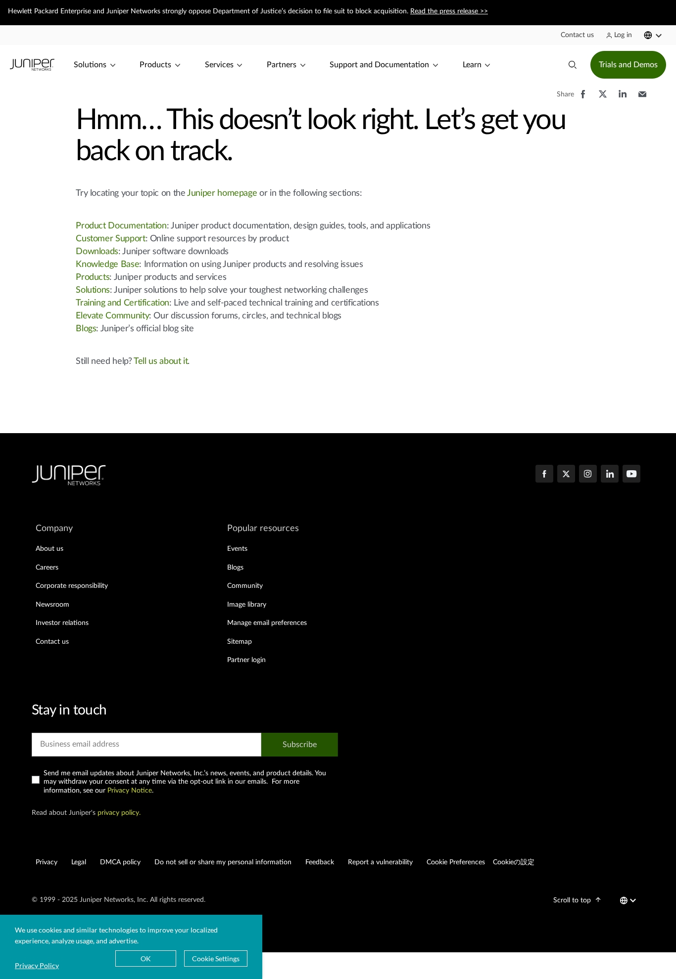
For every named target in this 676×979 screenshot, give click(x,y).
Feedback (319, 862)
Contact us (52, 641)
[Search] (572, 65)
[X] (566, 475)
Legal (78, 862)
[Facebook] (544, 475)
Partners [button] (281, 65)
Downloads (97, 251)
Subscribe (300, 745)
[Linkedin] (610, 475)
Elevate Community (112, 316)
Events (237, 548)
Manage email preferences (267, 623)
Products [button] (155, 65)
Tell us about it (161, 361)
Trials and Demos (628, 65)
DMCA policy (120, 862)
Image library (246, 604)
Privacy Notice (129, 790)
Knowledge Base (107, 264)
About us (49, 548)
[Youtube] (631, 475)
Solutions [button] (90, 65)
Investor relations (62, 623)
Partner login (246, 660)
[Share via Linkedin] (622, 99)
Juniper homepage (222, 193)
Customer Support (110, 238)
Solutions (93, 290)
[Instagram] (588, 475)
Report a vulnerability (380, 862)
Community (245, 585)
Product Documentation (121, 226)
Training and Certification (122, 303)
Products (92, 277)
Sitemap (239, 641)
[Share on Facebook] (583, 99)
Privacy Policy (37, 965)
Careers (47, 567)
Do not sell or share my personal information (222, 862)
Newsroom (52, 604)
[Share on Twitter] (603, 99)
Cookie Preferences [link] (456, 862)
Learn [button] (472, 65)
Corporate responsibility (72, 585)
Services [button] (219, 65)
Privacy (46, 862)
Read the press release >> (449, 11)
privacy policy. (119, 812)
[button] (577, 35)
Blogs (86, 328)
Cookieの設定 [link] (513, 862)
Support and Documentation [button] (379, 65)
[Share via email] (642, 99)
